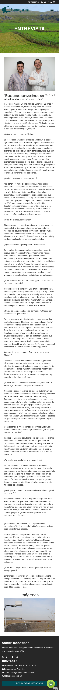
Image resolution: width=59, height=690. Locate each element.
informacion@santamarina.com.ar (19, 672)
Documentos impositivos (29, 683)
